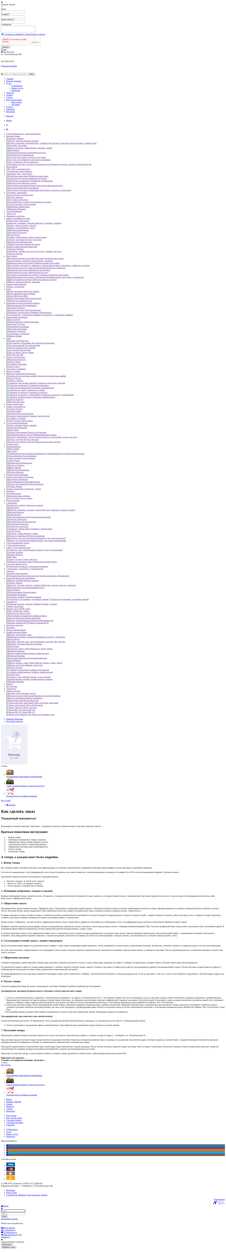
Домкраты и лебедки (15, 216)
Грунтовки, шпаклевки (16, 192)
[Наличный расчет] (10, 1174)
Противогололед (13, 493)
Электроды (11, 689)
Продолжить (7, 1244)
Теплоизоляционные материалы (20, 578)
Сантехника (11, 503)
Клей (8, 289)
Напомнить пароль (9, 1219)
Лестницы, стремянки (16, 369)
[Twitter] (7, 1152)
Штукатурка (11, 686)
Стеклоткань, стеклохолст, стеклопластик (24, 569)
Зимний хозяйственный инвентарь (21, 247)
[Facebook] (6, 1148)
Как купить (17, 102)
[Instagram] (7, 1155)
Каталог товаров (13, 81)
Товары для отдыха (14, 606)
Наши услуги (17, 88)
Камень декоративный (16, 284)
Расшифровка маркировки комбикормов (24, 776)
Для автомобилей (14, 211)
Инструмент (11, 256)
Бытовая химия (13, 136)
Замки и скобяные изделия (18, 218)
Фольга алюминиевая (16, 630)
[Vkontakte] (7, 1145)
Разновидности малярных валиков (21, 796)
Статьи (9, 97)
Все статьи (6, 800)
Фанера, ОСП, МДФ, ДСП (18, 609)
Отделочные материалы (17, 423)
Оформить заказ (8, 1247)
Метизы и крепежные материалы (21, 374)
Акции (9, 95)
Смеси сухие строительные (18, 548)
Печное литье (12, 444)
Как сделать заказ (14, 100)
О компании (17, 86)
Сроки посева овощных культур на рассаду (25, 786)
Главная (9, 79)
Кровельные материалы (16, 317)
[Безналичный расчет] (10, 1179)
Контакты (10, 112)
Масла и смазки (13, 371)
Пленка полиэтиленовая (17, 475)
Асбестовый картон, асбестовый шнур (23, 134)
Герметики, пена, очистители (19, 174)
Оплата (9, 107)
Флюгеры (10, 627)
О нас (8, 83)
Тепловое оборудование (17, 573)
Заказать (5, 47)
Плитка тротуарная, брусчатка (19, 477)
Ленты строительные (15, 357)
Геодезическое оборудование (19, 171)
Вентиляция (11, 167)
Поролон (10, 491)
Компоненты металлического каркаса (23, 303)
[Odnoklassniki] (7, 1150)
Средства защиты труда (16, 564)
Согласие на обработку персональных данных (24, 34)
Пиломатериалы (13, 446)
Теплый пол (11, 602)
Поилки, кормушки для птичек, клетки (23, 489)
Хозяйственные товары (16, 632)
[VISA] (10, 1166)
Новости (10, 93)
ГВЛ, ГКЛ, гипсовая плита (18, 169)
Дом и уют (11, 214)
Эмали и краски (13, 691)
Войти (4, 1216)
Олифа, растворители (16, 406)
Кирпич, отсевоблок (15, 287)
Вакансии (16, 90)
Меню (9, 120)
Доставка (16, 104)
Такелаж (10, 571)
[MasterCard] (10, 1170)
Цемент (9, 684)
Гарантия (10, 109)
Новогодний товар (14, 404)
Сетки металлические (16, 545)
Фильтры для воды (14, 625)
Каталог (9, 116)
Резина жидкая (12, 500)
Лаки (8, 338)
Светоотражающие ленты (17, 543)
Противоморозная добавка (18, 496)
